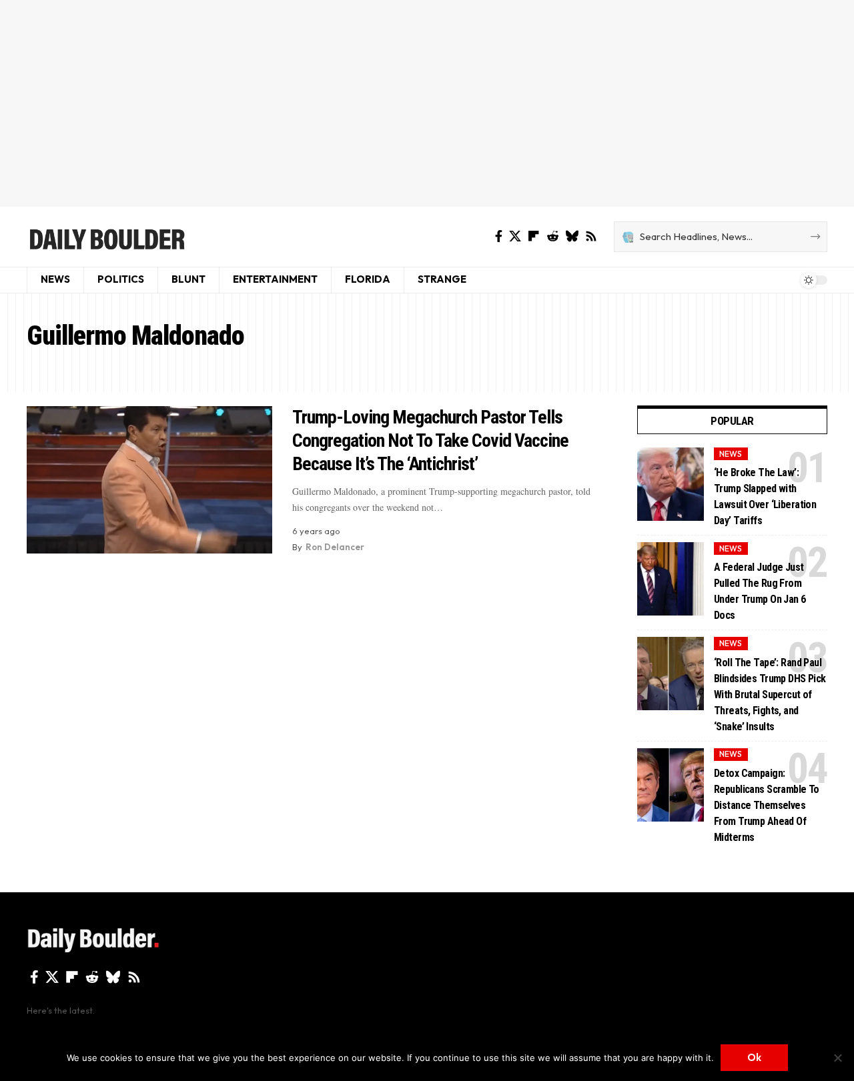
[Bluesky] (572, 236)
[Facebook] (499, 236)
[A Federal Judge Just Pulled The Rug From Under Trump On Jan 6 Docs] (670, 579)
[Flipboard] (533, 236)
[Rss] (591, 236)
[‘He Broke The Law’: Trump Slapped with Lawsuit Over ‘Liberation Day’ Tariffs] (670, 484)
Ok (754, 1057)
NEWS (730, 454)
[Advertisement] (427, 103)
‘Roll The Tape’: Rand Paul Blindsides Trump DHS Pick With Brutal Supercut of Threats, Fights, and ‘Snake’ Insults (770, 694)
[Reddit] (552, 236)
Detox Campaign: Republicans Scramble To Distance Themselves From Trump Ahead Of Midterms (766, 805)
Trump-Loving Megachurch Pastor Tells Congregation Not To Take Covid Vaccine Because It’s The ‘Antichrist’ (430, 440)
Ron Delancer (335, 547)
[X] (515, 236)
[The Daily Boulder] (106, 237)
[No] (837, 1057)
